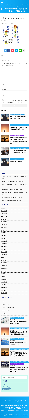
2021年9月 (4, 238)
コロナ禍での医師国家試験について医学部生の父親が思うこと (18, 152)
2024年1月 (4, 208)
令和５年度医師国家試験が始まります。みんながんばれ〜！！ (18, 355)
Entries (5, 386)
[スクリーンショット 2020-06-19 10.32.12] (16, 50)
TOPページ (5, 301)
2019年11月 (4, 287)
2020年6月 (4, 268)
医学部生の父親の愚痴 (16, 161)
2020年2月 (4, 279)
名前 (3, 84)
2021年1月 (4, 254)
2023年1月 (4, 216)
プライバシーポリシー (8, 307)
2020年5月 (4, 271)
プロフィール (5, 310)
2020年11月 (4, 257)
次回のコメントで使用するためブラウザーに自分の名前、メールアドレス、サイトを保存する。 (14, 101)
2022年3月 (4, 224)
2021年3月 (4, 249)
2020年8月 (4, 263)
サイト (3, 95)
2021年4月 (4, 246)
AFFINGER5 (25, 415)
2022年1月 (4, 230)
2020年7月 (4, 265)
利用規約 (4, 314)
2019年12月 (4, 284)
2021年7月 (4, 243)
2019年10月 (4, 290)
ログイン (4, 384)
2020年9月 (4, 260)
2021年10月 (4, 235)
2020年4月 (4, 274)
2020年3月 (4, 276)
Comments (6, 388)
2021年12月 (4, 233)
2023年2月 (4, 213)
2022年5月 (4, 222)
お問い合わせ (5, 304)
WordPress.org (6, 389)
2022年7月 (4, 219)
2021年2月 (4, 252)
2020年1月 (4, 282)
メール (4, 89)
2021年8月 (4, 241)
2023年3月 (4, 211)
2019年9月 (4, 293)
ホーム (4, 400)
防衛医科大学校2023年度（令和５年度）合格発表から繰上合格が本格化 (19, 369)
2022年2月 (4, 227)
